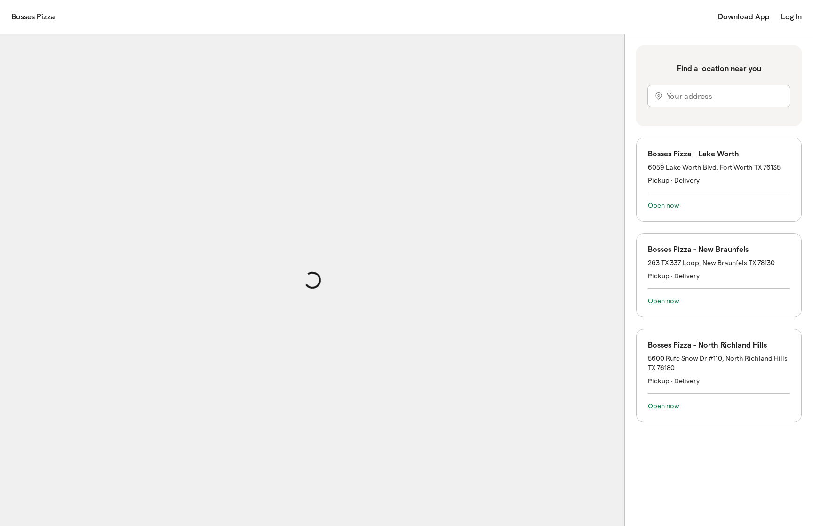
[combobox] (718, 96)
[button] (719, 180)
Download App (744, 17)
